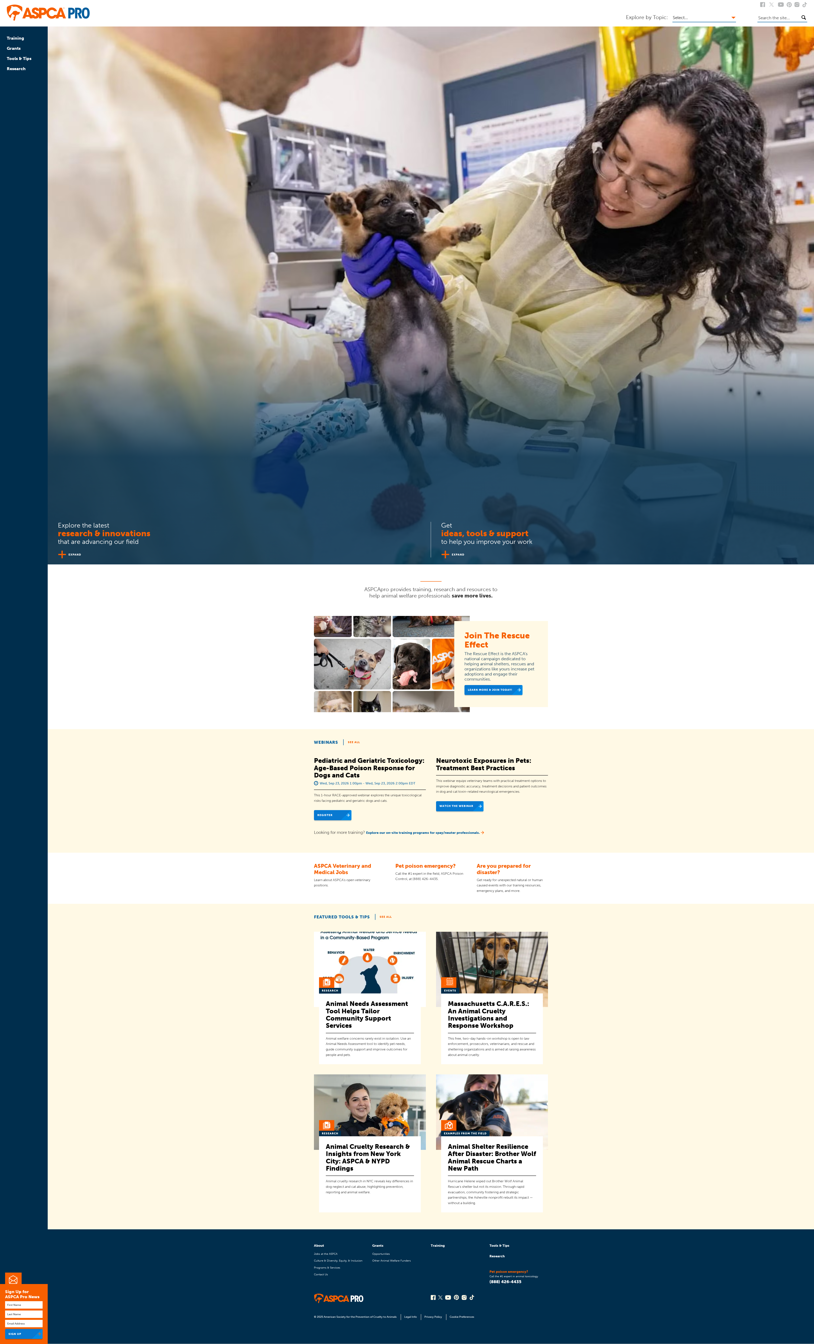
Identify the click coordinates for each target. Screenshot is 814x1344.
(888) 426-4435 (505, 1281)
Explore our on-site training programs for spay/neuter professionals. (423, 833)
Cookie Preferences (462, 1316)
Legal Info (410, 1316)
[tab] (239, 538)
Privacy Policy (433, 1316)
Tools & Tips (19, 58)
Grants (14, 48)
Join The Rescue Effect (497, 640)
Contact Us (321, 1274)
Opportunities (381, 1253)
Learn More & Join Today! (490, 689)
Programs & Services (327, 1267)
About (319, 1246)
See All (354, 742)
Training (15, 38)
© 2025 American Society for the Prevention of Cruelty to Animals (355, 1316)
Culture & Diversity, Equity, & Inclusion (338, 1260)
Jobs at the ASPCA (325, 1253)
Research (16, 68)
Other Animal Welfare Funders (391, 1260)
